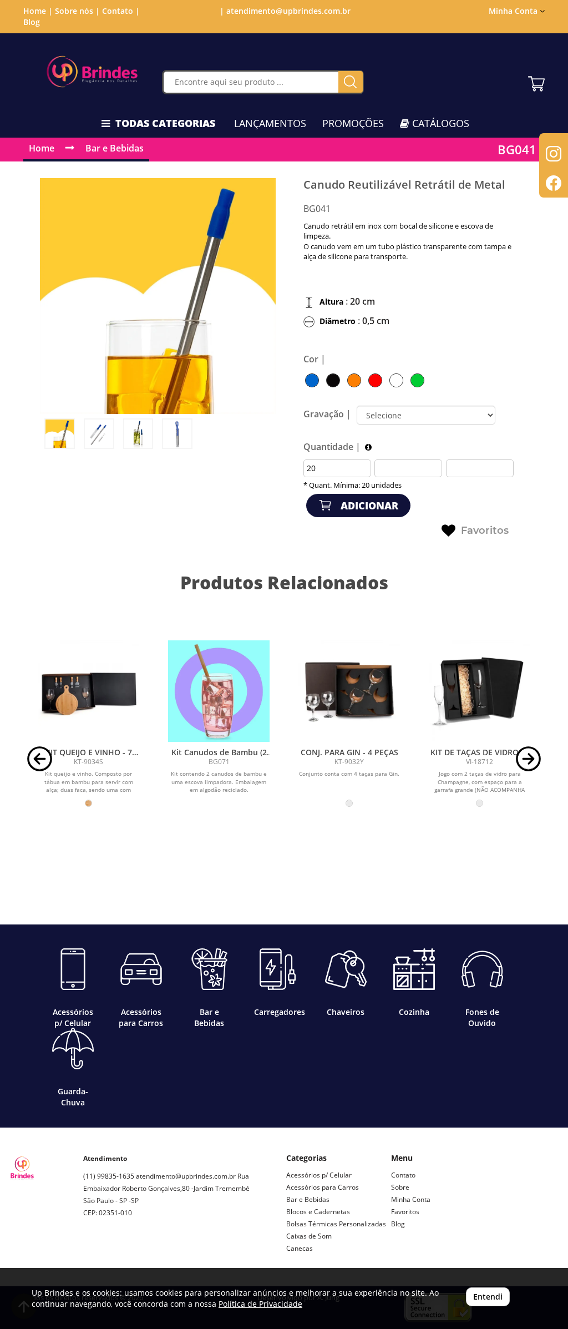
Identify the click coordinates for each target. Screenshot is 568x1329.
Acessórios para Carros (322, 1187)
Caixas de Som (309, 1236)
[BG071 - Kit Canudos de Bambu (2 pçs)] (219, 691)
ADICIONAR (368, 505)
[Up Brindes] (92, 71)
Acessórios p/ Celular (319, 1175)
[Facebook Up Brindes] (117, 1252)
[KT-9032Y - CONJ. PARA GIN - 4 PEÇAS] (349, 691)
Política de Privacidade (260, 1303)
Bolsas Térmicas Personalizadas (336, 1224)
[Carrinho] (536, 81)
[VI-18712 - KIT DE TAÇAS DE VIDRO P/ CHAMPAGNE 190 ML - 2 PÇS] (479, 691)
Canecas (299, 1248)
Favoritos (485, 530)
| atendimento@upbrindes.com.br (284, 11)
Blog (31, 22)
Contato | (121, 11)
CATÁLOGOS (439, 123)
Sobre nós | (77, 11)
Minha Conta (410, 1199)
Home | (38, 11)
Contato (403, 1175)
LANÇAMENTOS (270, 123)
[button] (39, 757)
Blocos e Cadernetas (318, 1211)
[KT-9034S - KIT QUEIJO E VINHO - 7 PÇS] (88, 691)
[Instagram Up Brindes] (92, 1252)
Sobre (400, 1187)
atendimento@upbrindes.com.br (186, 1176)
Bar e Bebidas (114, 148)
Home (41, 148)
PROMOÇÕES (353, 123)
